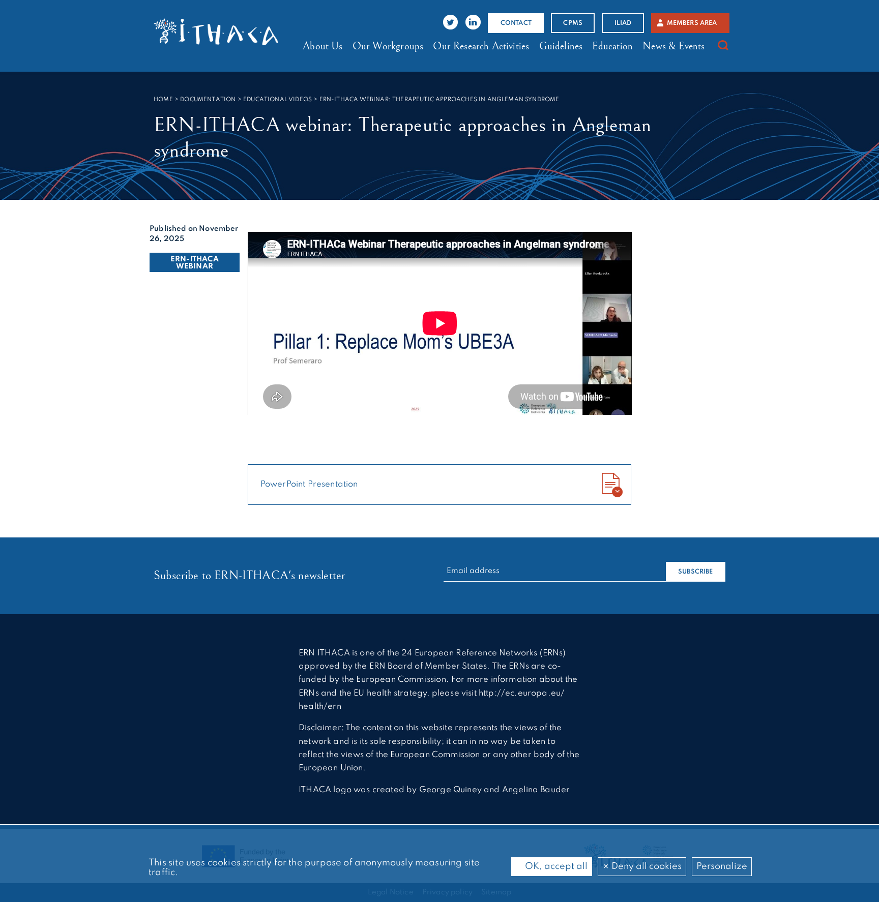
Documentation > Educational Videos (246, 100)
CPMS (572, 23)
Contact (516, 23)
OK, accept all (555, 866)
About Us (322, 46)
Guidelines (561, 46)
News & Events (673, 46)
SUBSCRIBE (695, 571)
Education (612, 46)
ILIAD (623, 23)
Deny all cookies (645, 866)
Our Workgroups (388, 46)
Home (163, 100)
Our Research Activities (481, 46)
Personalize (721, 866)
